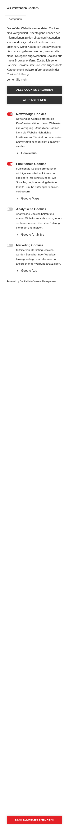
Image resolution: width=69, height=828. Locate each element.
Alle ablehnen (34, 100)
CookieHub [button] (29, 153)
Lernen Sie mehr (17, 79)
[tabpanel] (34, 160)
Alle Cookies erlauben (34, 89)
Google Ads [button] (29, 270)
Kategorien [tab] (15, 18)
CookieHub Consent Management (38, 281)
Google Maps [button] (30, 198)
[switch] (8, 113)
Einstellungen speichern (34, 819)
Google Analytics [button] (32, 234)
